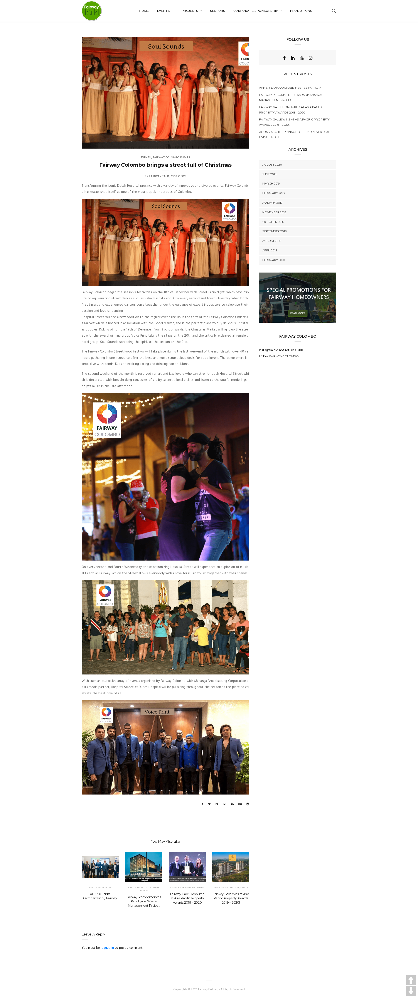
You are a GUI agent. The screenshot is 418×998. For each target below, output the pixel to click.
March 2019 (271, 183)
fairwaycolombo (284, 356)
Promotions (301, 10)
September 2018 (274, 231)
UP (411, 980)
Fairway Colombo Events (171, 157)
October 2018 (273, 222)
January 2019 (272, 202)
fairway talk (159, 176)
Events (164, 10)
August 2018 (271, 240)
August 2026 (272, 164)
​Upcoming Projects (149, 889)
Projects (190, 10)
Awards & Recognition (182, 887)
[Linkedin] (293, 58)
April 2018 (269, 250)
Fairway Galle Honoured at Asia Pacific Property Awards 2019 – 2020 (187, 898)
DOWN (411, 991)
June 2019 (269, 174)
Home (144, 10)
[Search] (334, 11)
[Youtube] (301, 58)
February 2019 (273, 193)
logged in (107, 948)
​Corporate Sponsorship (256, 10)
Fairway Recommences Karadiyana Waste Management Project (143, 901)
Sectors (217, 10)
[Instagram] (310, 58)
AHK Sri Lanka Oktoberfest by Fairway (100, 896)
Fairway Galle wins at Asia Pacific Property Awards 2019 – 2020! (231, 898)
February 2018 (273, 260)
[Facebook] (284, 58)
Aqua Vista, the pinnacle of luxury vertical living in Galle (294, 134)
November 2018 (274, 212)
